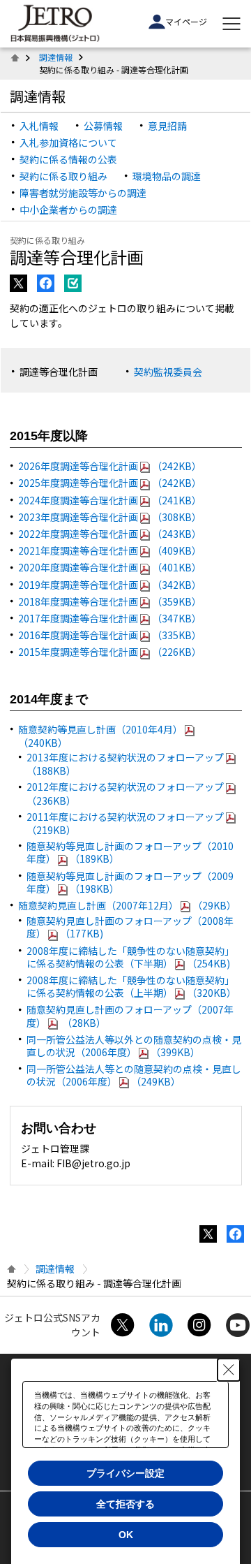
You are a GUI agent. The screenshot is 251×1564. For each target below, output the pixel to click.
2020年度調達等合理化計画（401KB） (109, 567)
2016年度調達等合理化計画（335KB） (109, 635)
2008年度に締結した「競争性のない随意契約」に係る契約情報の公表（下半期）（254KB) (130, 957)
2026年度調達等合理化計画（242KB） (109, 466)
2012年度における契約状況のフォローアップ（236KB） (125, 793)
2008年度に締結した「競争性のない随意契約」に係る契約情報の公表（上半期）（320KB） (131, 986)
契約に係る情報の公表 (68, 159)
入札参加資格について (68, 142)
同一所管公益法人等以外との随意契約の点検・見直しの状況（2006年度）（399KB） (133, 1045)
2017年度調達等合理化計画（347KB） (109, 618)
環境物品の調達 (166, 176)
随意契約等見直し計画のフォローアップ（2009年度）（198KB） (130, 882)
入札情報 (39, 126)
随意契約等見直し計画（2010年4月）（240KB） (100, 736)
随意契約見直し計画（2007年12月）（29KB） (127, 905)
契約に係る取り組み (63, 176)
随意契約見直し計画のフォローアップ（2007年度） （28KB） (130, 1015)
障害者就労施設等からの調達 (83, 193)
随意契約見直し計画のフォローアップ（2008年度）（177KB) (130, 927)
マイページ (186, 21)
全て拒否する (125, 1504)
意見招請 (167, 126)
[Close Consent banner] (229, 1370)
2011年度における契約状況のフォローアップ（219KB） (125, 823)
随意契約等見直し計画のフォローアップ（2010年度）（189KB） (130, 852)
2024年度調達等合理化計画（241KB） (109, 500)
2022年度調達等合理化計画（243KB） (109, 534)
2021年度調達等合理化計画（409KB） (109, 550)
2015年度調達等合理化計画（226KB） (109, 652)
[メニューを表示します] (231, 23)
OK (126, 1534)
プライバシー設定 (125, 1473)
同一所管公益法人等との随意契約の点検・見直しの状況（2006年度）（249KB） (133, 1075)
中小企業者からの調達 (68, 210)
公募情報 (103, 126)
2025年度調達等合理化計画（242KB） (109, 483)
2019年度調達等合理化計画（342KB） (109, 585)
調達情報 (56, 57)
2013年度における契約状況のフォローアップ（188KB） (125, 763)
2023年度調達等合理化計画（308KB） (109, 517)
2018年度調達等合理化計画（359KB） (109, 601)
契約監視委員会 (168, 372)
